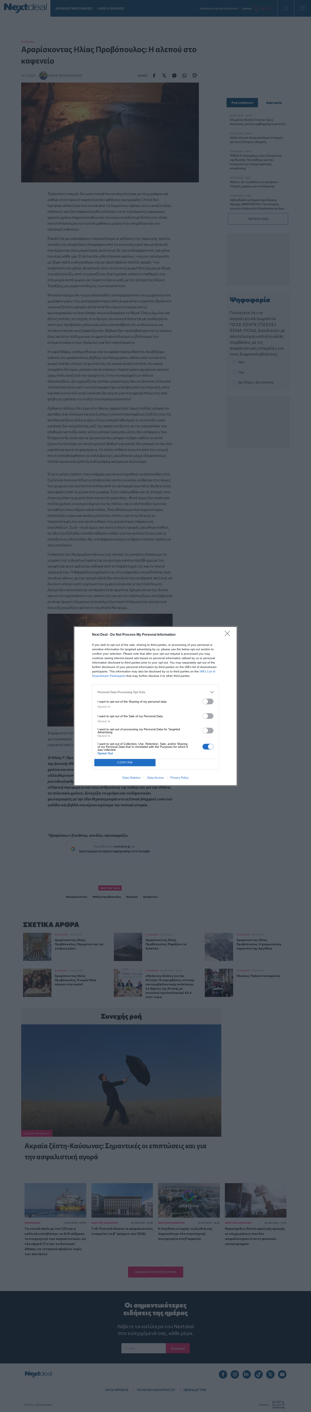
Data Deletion (131, 777)
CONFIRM (125, 762)
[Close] (229, 635)
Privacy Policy (179, 777)
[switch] (207, 701)
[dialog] (155, 706)
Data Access (155, 777)
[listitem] (155, 692)
